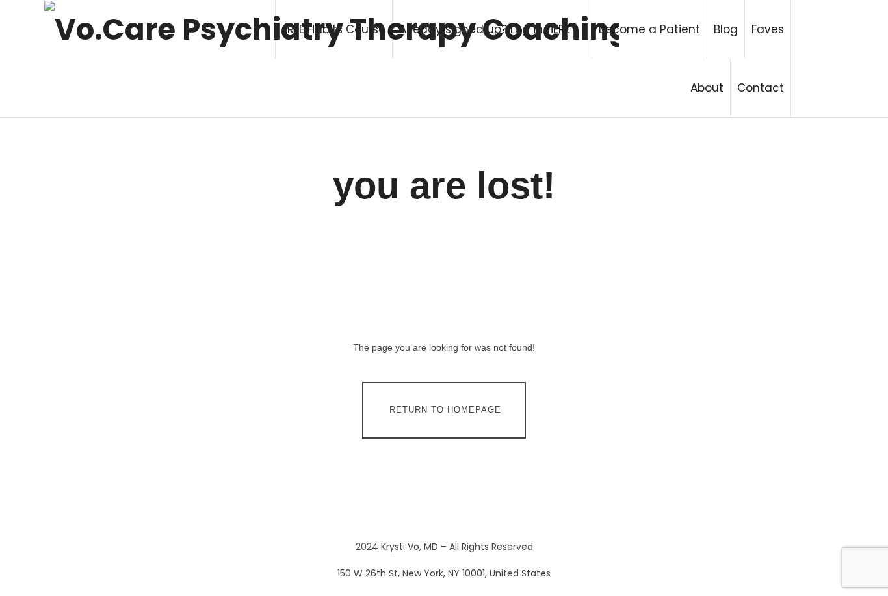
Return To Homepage (445, 409)
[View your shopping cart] (817, 58)
